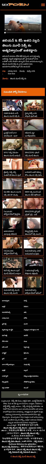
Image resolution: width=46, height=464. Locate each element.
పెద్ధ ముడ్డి (26, 347)
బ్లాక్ (3, 359)
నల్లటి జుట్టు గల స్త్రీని (7, 330)
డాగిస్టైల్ (4, 353)
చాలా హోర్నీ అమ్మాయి (8, 364)
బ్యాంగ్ (26, 370)
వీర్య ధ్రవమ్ (5, 382)
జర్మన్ (3, 306)
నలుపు (22, 71)
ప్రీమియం (26, 353)
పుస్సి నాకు (31, 71)
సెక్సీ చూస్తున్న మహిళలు (31, 406)
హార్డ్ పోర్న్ (6, 406)
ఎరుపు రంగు (12, 71)
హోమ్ (25, 318)
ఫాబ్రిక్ (3, 370)
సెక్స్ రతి (14, 400)
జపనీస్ (26, 335)
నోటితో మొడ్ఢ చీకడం (29, 382)
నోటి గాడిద (5, 341)
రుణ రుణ (11, 73)
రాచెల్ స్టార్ (5, 376)
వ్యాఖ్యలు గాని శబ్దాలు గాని (31, 330)
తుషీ (25, 312)
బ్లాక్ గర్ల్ (4, 324)
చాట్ (25, 359)
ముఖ (25, 341)
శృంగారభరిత (23, 394)
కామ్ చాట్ (5, 347)
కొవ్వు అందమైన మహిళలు (31, 376)
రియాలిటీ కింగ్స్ (6, 312)
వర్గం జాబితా (5, 388)
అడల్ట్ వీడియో (37, 400)
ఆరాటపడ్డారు (5, 301)
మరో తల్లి (4, 335)
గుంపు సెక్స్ (27, 364)
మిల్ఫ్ (25, 301)
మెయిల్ (26, 388)
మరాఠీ (25, 324)
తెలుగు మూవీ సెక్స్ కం (18, 78)
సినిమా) (26, 306)
